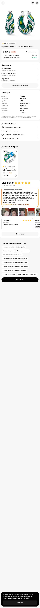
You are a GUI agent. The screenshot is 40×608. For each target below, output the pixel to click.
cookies (15, 596)
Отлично (20, 602)
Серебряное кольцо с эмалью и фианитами (9, 169)
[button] (20, 69)
